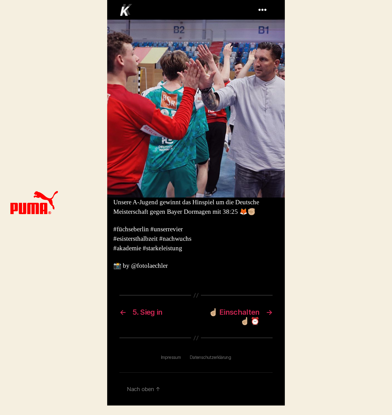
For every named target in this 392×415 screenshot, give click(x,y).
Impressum (171, 357)
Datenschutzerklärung (210, 357)
